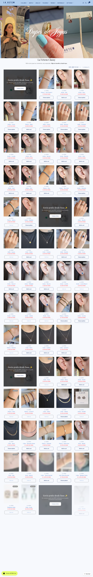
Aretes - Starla (64, 379)
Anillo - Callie (46, 571)
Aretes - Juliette (29, 315)
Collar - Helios (28, 252)
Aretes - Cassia (11, 124)
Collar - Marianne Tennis (29, 443)
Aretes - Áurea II (11, 284)
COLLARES (23, 3)
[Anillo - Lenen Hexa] (64, 526)
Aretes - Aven (81, 92)
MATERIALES (60, 3)
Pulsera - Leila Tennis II (46, 92)
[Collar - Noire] (29, 334)
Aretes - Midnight (29, 284)
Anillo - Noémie (64, 252)
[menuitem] (24, 3)
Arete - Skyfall (81, 443)
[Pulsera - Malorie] (64, 302)
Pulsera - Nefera (11, 220)
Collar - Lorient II (64, 347)
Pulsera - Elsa (46, 188)
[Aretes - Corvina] (81, 302)
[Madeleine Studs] (11, 494)
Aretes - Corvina (82, 315)
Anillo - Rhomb (29, 539)
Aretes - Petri (29, 188)
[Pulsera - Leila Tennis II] (46, 79)
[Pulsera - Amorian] (11, 334)
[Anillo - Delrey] (46, 526)
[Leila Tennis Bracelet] (64, 462)
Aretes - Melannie (81, 188)
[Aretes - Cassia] (11, 111)
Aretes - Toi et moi (64, 188)
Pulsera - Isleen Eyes (64, 443)
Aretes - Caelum (11, 315)
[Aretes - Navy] (46, 302)
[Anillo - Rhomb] (29, 526)
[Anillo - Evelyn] (46, 111)
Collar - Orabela (46, 252)
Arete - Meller (81, 539)
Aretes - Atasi (11, 188)
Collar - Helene (64, 411)
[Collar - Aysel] (11, 430)
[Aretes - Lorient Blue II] (81, 270)
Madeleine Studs (11, 507)
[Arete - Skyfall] (81, 430)
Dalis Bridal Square (11, 539)
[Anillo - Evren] (81, 238)
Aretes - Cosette (11, 156)
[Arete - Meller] (81, 526)
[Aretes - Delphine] (29, 206)
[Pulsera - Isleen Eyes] (64, 430)
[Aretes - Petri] (29, 175)
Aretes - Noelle (81, 379)
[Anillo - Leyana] (11, 238)
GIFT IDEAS (69, 3)
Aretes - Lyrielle (64, 284)
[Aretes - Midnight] (29, 270)
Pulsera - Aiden (29, 124)
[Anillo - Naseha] (81, 206)
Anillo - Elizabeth (82, 124)
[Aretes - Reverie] (46, 270)
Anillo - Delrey (46, 539)
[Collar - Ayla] (11, 462)
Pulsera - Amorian (11, 347)
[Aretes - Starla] (64, 366)
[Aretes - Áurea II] (11, 270)
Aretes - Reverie (46, 284)
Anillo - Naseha (81, 220)
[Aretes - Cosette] (11, 143)
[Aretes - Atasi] (11, 175)
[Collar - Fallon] (46, 398)
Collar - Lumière (46, 347)
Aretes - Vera (29, 156)
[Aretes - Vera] (29, 143)
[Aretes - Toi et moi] (64, 175)
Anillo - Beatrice (64, 124)
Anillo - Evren (81, 252)
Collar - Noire (29, 347)
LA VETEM (46, 90)
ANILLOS (38, 3)
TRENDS (53, 3)
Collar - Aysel (11, 443)
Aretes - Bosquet (82, 571)
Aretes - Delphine (29, 220)
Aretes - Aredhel (82, 411)
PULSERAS (45, 3)
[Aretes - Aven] (81, 79)
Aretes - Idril (64, 92)
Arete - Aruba (29, 507)
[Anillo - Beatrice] (64, 111)
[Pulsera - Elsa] (46, 175)
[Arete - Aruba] (29, 494)
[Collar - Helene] (64, 398)
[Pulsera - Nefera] (11, 206)
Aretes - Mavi (81, 156)
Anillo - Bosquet (64, 571)
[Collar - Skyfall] (81, 494)
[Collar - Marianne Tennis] (29, 430)
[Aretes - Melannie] (81, 175)
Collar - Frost (46, 379)
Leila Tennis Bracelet (64, 475)
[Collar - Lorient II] (64, 334)
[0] (88, 3)
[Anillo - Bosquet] (64, 557)
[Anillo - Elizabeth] (81, 111)
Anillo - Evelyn (46, 124)
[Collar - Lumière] (46, 334)
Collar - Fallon (46, 411)
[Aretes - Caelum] (11, 302)
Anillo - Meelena (29, 571)
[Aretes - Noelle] (81, 366)
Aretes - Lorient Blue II (81, 284)
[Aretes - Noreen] (46, 143)
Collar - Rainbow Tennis (81, 475)
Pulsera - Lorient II (28, 411)
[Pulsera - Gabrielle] (46, 430)
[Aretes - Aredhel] (81, 398)
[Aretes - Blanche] (64, 143)
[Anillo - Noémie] (64, 238)
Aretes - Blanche (64, 156)
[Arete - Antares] (29, 462)
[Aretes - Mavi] (81, 143)
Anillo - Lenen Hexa (64, 539)
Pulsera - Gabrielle (46, 443)
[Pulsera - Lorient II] (29, 398)
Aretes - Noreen (46, 156)
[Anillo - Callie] (46, 557)
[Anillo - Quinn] (11, 557)
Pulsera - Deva (11, 411)
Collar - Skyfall (81, 507)
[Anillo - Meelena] (29, 557)
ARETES (31, 3)
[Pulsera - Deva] (11, 398)
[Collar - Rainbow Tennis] (81, 462)
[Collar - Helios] (29, 238)
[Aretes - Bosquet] (81, 557)
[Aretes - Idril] (64, 79)
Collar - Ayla (11, 475)
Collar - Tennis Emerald (46, 475)
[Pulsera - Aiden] (29, 111)
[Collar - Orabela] (46, 238)
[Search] (85, 3)
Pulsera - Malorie (64, 315)
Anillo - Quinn (11, 571)
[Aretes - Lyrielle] (64, 270)
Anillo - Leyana (11, 252)
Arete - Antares (29, 475)
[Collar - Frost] (46, 366)
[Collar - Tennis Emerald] (46, 462)
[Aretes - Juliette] (29, 302)
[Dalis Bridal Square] (11, 526)
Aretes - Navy (46, 315)
